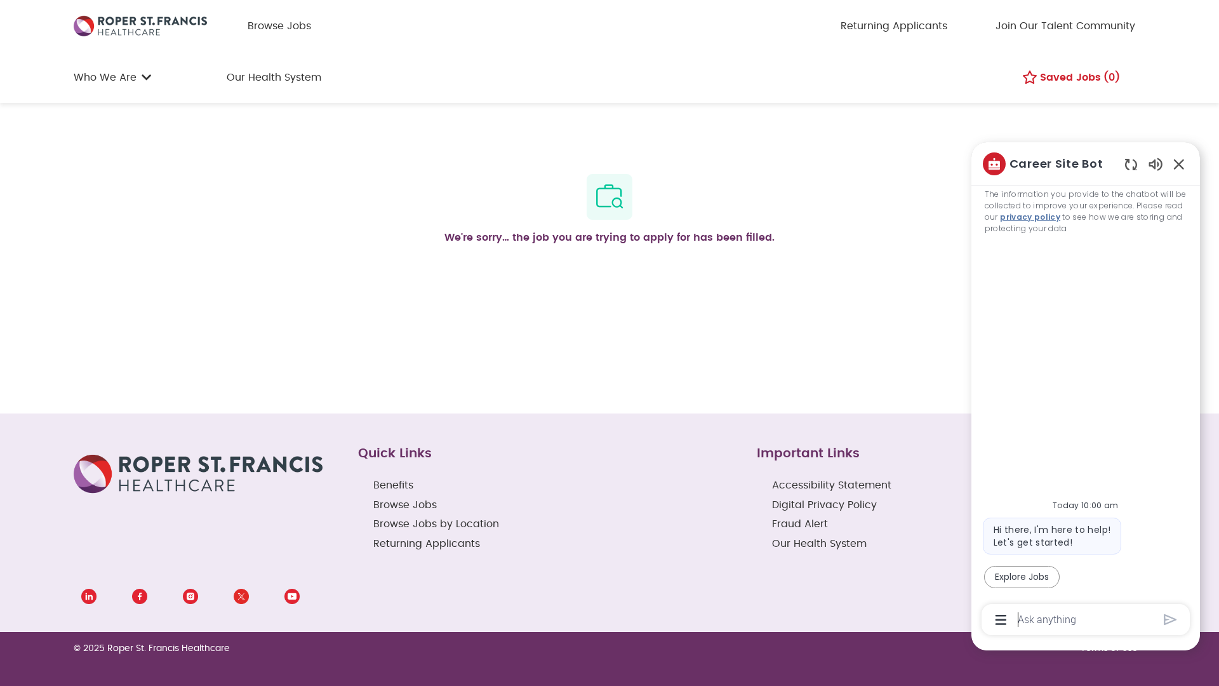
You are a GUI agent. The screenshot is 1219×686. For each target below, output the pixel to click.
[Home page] (140, 25)
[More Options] (1001, 620)
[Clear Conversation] (1131, 164)
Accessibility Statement (831, 485)
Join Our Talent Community (1065, 26)
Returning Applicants (894, 26)
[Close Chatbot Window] (1179, 164)
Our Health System (274, 77)
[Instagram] (190, 596)
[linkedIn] (89, 596)
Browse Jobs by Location (436, 524)
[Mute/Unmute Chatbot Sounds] (1155, 163)
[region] (1085, 390)
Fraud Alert (800, 524)
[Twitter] (241, 596)
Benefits (393, 485)
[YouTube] (292, 596)
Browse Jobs (279, 26)
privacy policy (1030, 217)
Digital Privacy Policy (824, 505)
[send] (1170, 620)
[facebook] (139, 596)
